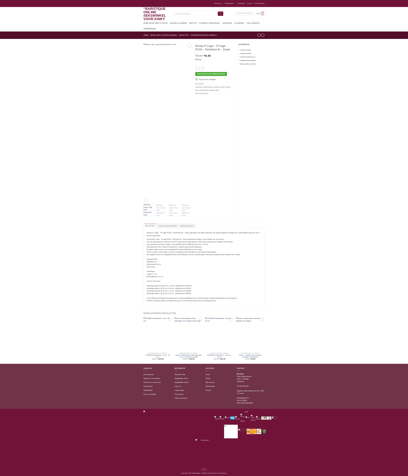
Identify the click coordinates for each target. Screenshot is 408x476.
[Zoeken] (220, 14)
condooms (227, 23)
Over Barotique (259, 3)
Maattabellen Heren (181, 378)
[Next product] (259, 35)
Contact (249, 3)
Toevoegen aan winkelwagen (211, 74)
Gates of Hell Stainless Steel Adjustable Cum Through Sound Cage (188, 356)
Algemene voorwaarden (151, 378)
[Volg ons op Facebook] (205, 469)
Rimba (217, 90)
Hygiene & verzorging (209, 23)
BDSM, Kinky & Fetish (158, 23)
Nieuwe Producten (225, 87)
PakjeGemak (148, 386)
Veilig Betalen (148, 390)
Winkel (208, 378)
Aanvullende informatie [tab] (168, 226)
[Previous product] (262, 35)
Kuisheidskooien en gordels (204, 35)
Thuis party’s (179, 394)
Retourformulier (180, 374)
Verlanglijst (241, 3)
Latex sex (178, 386)
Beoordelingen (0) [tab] (187, 226)
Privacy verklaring (149, 394)
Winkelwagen (210, 386)
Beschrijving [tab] (150, 226)
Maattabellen (229, 3)
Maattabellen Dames (182, 382)
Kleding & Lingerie (178, 23)
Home (145, 23)
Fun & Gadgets (253, 23)
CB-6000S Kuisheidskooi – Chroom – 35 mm (219, 356)
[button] (261, 14)
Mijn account (210, 382)
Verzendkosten (148, 374)
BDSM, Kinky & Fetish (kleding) (164, 35)
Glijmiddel (239, 23)
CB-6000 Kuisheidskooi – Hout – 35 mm (158, 356)
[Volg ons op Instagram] (202, 469)
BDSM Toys (184, 35)
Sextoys (193, 23)
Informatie (217, 3)
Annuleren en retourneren (152, 382)
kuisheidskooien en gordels (207, 90)
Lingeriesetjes (179, 390)
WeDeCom (223, 473)
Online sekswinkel (181, 398)
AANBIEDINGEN (149, 29)
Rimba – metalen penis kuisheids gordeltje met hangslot (250, 356)
